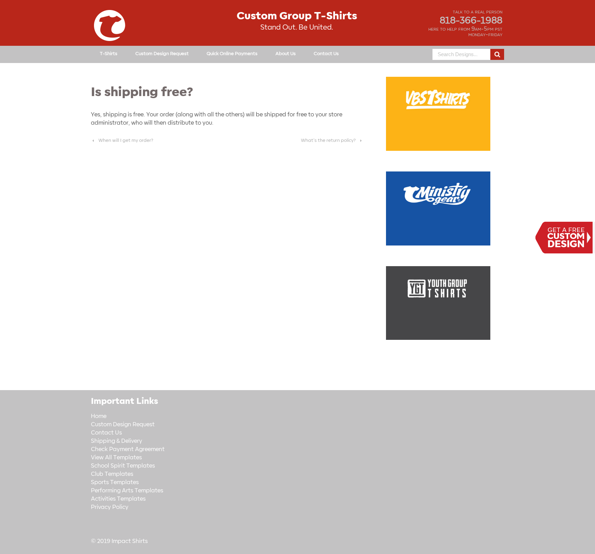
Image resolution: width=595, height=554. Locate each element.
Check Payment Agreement (128, 449)
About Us (285, 53)
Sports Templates (115, 482)
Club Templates (112, 474)
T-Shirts (108, 53)
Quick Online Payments (232, 53)
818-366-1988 (471, 20)
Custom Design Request (162, 53)
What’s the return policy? (328, 140)
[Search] (497, 54)
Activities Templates (118, 499)
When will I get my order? (125, 140)
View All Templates (116, 457)
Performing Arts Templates (127, 490)
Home (98, 416)
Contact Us (326, 53)
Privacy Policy (109, 507)
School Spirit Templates (123, 466)
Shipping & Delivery (116, 441)
